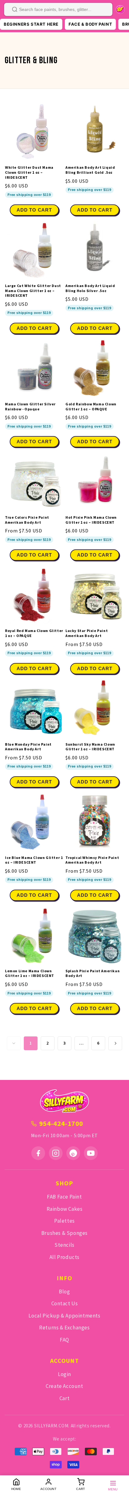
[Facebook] (38, 1153)
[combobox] (58, 9)
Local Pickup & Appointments (64, 1315)
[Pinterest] (73, 1153)
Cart (64, 1398)
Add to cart (34, 210)
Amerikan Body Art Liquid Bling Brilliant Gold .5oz (90, 170)
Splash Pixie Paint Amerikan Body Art (92, 973)
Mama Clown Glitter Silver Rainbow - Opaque (30, 406)
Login (64, 1374)
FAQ (64, 1339)
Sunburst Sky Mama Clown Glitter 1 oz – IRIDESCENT (90, 747)
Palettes (64, 1220)
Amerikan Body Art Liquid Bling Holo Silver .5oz (90, 288)
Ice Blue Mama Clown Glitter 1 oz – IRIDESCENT (34, 860)
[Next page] (115, 1043)
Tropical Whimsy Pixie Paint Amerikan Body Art (92, 860)
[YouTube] (91, 1153)
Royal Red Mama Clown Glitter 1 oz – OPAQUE (34, 633)
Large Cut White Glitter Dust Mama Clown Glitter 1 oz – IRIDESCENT (33, 290)
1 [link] (30, 1043)
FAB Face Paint (64, 1196)
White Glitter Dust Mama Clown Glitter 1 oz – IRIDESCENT (29, 172)
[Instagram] (56, 1153)
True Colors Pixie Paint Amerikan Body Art (27, 520)
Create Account (64, 1386)
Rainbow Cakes (65, 1208)
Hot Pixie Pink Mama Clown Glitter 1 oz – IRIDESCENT (91, 520)
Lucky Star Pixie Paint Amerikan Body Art (86, 633)
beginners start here (31, 24)
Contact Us (64, 1303)
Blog (64, 1291)
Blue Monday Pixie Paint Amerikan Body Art (28, 747)
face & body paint (90, 24)
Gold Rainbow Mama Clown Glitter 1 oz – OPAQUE (90, 406)
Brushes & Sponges (64, 1233)
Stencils (64, 1244)
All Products (64, 1257)
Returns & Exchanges (64, 1327)
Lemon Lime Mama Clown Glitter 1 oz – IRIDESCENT (29, 973)
